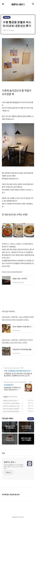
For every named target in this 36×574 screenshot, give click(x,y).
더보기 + (30, 419)
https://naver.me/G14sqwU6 (12, 271)
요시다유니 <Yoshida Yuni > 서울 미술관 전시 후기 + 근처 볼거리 (12, 406)
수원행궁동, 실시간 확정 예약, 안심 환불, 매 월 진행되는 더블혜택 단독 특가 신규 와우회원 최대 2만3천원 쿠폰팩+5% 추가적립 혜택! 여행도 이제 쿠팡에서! (18, 374)
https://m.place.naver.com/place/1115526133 (16, 382)
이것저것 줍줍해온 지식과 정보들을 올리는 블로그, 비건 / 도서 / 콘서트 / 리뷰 (14, 466)
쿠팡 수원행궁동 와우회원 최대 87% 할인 (17, 371)
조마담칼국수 (9, 385)
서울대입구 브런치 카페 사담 (10, 400)
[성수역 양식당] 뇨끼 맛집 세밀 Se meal (12, 403)
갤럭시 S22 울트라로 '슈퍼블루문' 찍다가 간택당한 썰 (12, 408)
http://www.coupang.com (12, 368)
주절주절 (5, 397)
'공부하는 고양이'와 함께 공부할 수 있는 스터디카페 (12, 411)
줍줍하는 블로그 (10, 462)
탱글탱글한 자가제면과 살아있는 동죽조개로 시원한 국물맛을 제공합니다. (12, 388)
